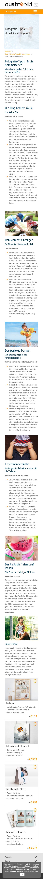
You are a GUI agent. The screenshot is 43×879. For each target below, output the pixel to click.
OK (22, 874)
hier (36, 871)
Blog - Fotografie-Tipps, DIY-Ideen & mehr (17, 54)
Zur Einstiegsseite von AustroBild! (16, 2)
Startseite (8, 51)
